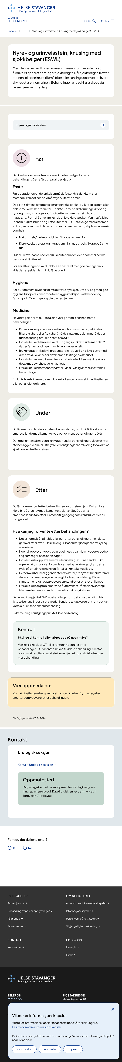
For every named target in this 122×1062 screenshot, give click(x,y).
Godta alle (24, 1049)
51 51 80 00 (15, 999)
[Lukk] (112, 1009)
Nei (30, 848)
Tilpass (73, 1049)
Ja (14, 848)
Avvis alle (50, 1049)
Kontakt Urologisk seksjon (35, 764)
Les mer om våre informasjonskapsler (36, 1027)
